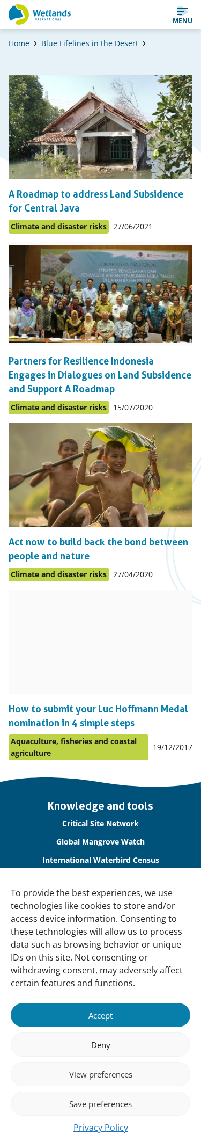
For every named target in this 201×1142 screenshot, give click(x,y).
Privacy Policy (100, 1127)
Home (19, 43)
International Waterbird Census (100, 860)
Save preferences (100, 1104)
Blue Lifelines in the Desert (89, 43)
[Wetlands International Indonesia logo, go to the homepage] (40, 14)
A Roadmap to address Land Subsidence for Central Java (96, 201)
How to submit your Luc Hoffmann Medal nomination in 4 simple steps (98, 716)
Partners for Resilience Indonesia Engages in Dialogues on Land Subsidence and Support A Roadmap (100, 375)
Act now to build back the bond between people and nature (98, 549)
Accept (100, 1015)
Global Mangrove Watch (100, 842)
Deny (100, 1044)
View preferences (100, 1074)
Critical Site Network (100, 823)
